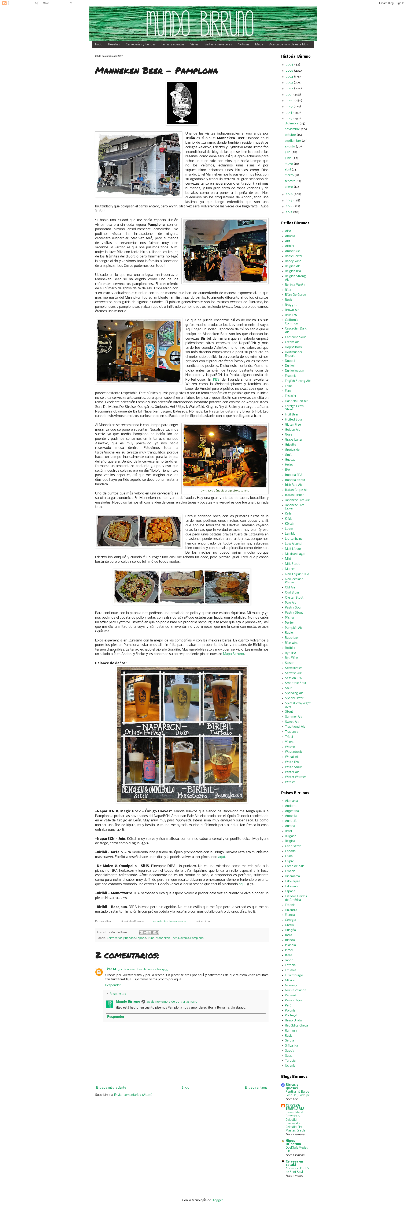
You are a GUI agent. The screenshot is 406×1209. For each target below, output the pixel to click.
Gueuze (290, 460)
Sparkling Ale (294, 693)
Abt (287, 241)
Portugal (291, 1015)
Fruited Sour (293, 419)
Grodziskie (292, 450)
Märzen (290, 569)
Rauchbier (292, 638)
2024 (290, 76)
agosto (290, 146)
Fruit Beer (291, 414)
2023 (290, 82)
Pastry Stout (294, 612)
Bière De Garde (295, 295)
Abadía (290, 236)
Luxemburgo (294, 975)
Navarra (183, 938)
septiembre (293, 141)
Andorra (290, 806)
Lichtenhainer (294, 539)
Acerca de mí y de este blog (289, 44)
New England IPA (297, 574)
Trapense (291, 732)
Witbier (290, 782)
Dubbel (290, 361)
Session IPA (293, 678)
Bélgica (290, 841)
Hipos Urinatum (293, 1142)
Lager (289, 529)
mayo (289, 164)
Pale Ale (290, 602)
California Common (291, 321)
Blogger (217, 1200)
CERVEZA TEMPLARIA (295, 1107)
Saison (289, 663)
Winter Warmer (295, 777)
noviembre (293, 129)
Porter (289, 623)
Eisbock (290, 376)
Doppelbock (293, 347)
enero (289, 187)
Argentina (292, 811)
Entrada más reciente (111, 1087)
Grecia (289, 925)
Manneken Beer (166, 938)
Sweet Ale (292, 722)
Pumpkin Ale (294, 628)
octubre (291, 135)
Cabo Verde (293, 846)
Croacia (290, 871)
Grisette (290, 445)
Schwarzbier (293, 668)
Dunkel (290, 366)
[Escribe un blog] (145, 932)
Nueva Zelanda (295, 990)
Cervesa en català (294, 1163)
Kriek (288, 518)
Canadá (290, 851)
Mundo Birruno (128, 1001)
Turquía (290, 1060)
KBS (216, 379)
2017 (289, 118)
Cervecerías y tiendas (141, 44)
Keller (289, 513)
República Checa (296, 1025)
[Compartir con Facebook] (153, 932)
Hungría (290, 930)
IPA (287, 470)
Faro (288, 391)
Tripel (289, 737)
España (141, 938)
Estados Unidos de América (296, 898)
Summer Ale (293, 717)
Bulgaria (290, 836)
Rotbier (290, 648)
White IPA (292, 762)
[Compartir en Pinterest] (157, 932)
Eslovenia (291, 886)
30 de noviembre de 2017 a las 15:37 (143, 969)
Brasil (288, 831)
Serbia (289, 1040)
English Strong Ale (298, 381)
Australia (291, 821)
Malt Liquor (293, 549)
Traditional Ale (295, 726)
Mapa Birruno (233, 654)
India (288, 935)
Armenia (291, 816)
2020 (290, 100)
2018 (289, 112)
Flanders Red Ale (296, 401)
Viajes (194, 44)
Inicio (98, 44)
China (289, 856)
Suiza (288, 1056)
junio (288, 158)
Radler (289, 632)
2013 (289, 212)
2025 (290, 70)
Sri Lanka (291, 1045)
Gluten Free (293, 424)
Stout (289, 711)
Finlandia (291, 910)
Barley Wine (293, 261)
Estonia (290, 905)
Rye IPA (290, 653)
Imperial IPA (293, 475)
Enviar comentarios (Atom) (133, 1095)
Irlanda (290, 940)
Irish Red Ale (294, 485)
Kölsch (289, 524)
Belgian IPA (293, 271)
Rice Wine (291, 643)
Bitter (289, 290)
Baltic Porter (293, 256)
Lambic (290, 533)
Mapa (259, 44)
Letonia (290, 965)
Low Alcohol (293, 544)
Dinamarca (292, 876)
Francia (290, 915)
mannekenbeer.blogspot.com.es (169, 921)
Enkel (288, 386)
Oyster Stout (294, 597)
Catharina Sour (295, 337)
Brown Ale (292, 310)
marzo (290, 175)
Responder (113, 985)
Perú (288, 1005)
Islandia (290, 945)
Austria (290, 826)
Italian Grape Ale (296, 490)
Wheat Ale (292, 757)
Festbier (290, 396)
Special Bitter (294, 698)
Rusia (288, 1035)
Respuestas (118, 994)
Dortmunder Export (293, 354)
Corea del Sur (294, 866)
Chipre (289, 861)
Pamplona (197, 938)
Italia (288, 955)
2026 (290, 64)
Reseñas (114, 44)
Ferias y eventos (173, 44)
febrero (290, 181)
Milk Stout (292, 564)
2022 (290, 88)
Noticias (243, 44)
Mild (288, 559)
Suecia (289, 1050)
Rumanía (291, 1030)
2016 (290, 194)
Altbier (289, 246)
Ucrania (290, 1065)
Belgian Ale (292, 266)
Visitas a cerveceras (218, 44)
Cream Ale (292, 342)
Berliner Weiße (295, 285)
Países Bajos (294, 1000)
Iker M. (111, 969)
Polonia (290, 1010)
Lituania (290, 970)
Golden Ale (292, 430)
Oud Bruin (292, 592)
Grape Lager (293, 439)
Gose (288, 434)
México (290, 980)
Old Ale (290, 587)
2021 (289, 94)
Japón (289, 960)
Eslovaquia (292, 881)
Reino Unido (293, 1020)
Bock (288, 300)
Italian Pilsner (294, 495)
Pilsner (289, 617)
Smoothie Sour (295, 683)
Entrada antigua (256, 1087)
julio (288, 152)
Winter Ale (292, 772)
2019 (290, 106)
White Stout (293, 767)
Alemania (291, 801)
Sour (288, 688)
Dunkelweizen (294, 371)
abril (288, 169)
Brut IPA (291, 315)
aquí (221, 857)
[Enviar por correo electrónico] (141, 932)
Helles (289, 465)
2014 (289, 206)
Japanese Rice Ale (297, 500)
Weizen (290, 747)
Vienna (289, 742)
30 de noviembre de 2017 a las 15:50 (172, 1001)
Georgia (290, 920)
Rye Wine (291, 658)
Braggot (291, 305)
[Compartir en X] (149, 932)
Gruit (288, 455)
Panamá (290, 995)
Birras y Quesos (292, 1086)
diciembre (292, 123)
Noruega (291, 985)
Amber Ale (292, 251)
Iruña (151, 938)
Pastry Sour (293, 607)
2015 (289, 200)
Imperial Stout (295, 480)
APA (288, 231)
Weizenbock (293, 752)
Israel (289, 950)
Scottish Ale (293, 673)
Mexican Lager (295, 554)
